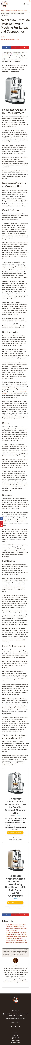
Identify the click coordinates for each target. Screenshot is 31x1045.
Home (2, 10)
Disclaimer (15, 1039)
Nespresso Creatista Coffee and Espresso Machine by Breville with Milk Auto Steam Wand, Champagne (15, 885)
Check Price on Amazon (15, 832)
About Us (15, 1035)
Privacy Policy (15, 1042)
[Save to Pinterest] (15, 47)
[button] (30, 1)
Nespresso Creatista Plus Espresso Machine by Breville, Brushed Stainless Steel (15, 805)
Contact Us (15, 1037)
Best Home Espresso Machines (14, 10)
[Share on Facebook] (6, 47)
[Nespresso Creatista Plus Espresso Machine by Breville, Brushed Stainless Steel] (15, 105)
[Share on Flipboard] (24, 47)
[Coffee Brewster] (4, 4)
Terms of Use (15, 1040)
